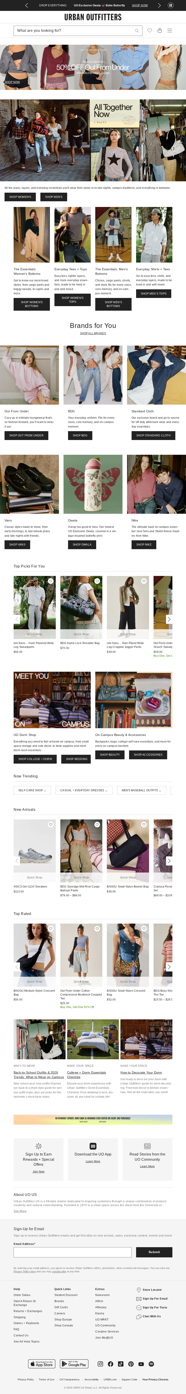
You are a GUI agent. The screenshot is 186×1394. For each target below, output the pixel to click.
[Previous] (18, 619)
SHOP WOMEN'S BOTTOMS (32, 304)
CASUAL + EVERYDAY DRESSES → (84, 790)
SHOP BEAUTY (110, 754)
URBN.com (110, 1379)
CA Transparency (69, 1379)
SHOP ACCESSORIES (148, 754)
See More (20, 1211)
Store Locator (152, 1289)
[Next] (168, 619)
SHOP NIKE (144, 544)
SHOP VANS (17, 544)
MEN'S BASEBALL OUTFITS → (142, 790)
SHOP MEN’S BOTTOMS (113, 304)
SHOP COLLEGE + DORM (35, 759)
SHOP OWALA (82, 544)
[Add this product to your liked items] (51, 581)
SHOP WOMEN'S (20, 197)
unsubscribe (59, 1271)
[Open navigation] (170, 31)
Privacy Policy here (25, 1271)
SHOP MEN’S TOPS (153, 293)
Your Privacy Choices (155, 1379)
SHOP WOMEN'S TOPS (72, 299)
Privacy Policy (26, 1379)
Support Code (129, 1379)
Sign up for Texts (155, 1307)
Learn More (93, 1161)
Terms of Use (46, 1379)
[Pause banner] (171, 5)
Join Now (39, 1171)
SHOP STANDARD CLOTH (153, 435)
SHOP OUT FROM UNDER (26, 435)
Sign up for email (155, 1298)
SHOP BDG (80, 435)
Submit (154, 1252)
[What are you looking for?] (137, 31)
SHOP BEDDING (76, 759)
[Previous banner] (27, 5)
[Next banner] (159, 5)
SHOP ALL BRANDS (93, 333)
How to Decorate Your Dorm (141, 1072)
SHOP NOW (140, 5)
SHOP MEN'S (53, 197)
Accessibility (92, 1379)
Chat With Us (152, 1316)
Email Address (24, 1244)
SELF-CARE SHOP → (32, 790)
